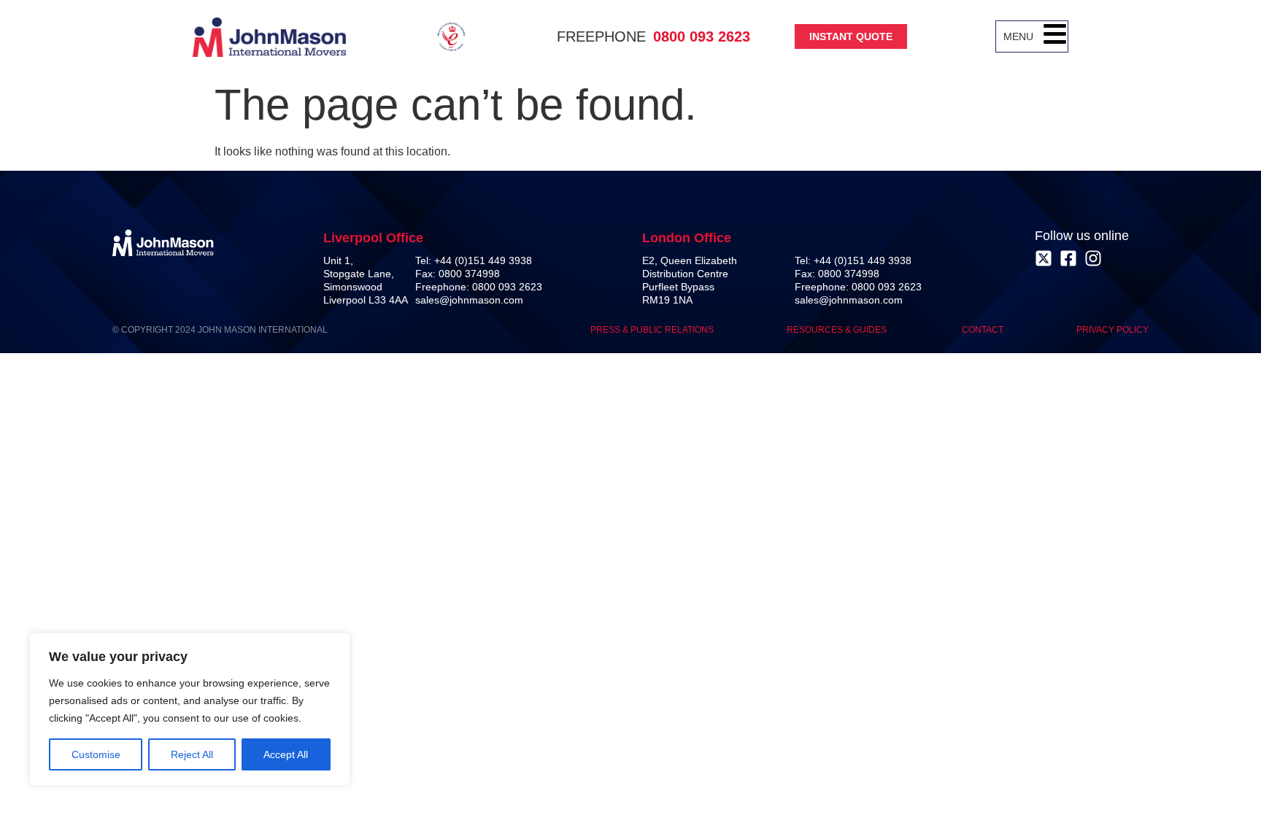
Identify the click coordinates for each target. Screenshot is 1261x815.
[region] (189, 709)
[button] (1055, 36)
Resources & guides (838, 330)
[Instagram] (1093, 258)
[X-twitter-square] (1043, 258)
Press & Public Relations (652, 330)
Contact (982, 330)
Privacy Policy (1112, 330)
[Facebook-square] (1068, 258)
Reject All (192, 754)
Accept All (285, 754)
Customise (96, 754)
